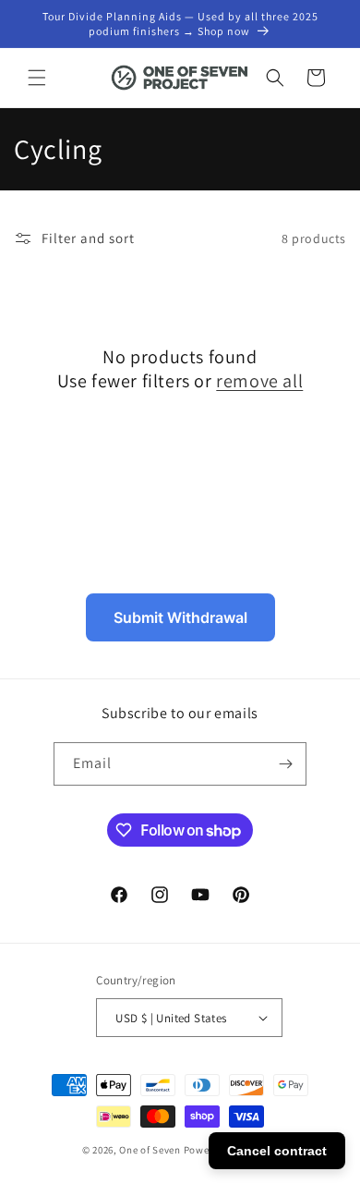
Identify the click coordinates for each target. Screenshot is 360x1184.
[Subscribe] (285, 764)
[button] (37, 77)
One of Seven (149, 1149)
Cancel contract (277, 1150)
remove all (259, 381)
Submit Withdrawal (180, 617)
